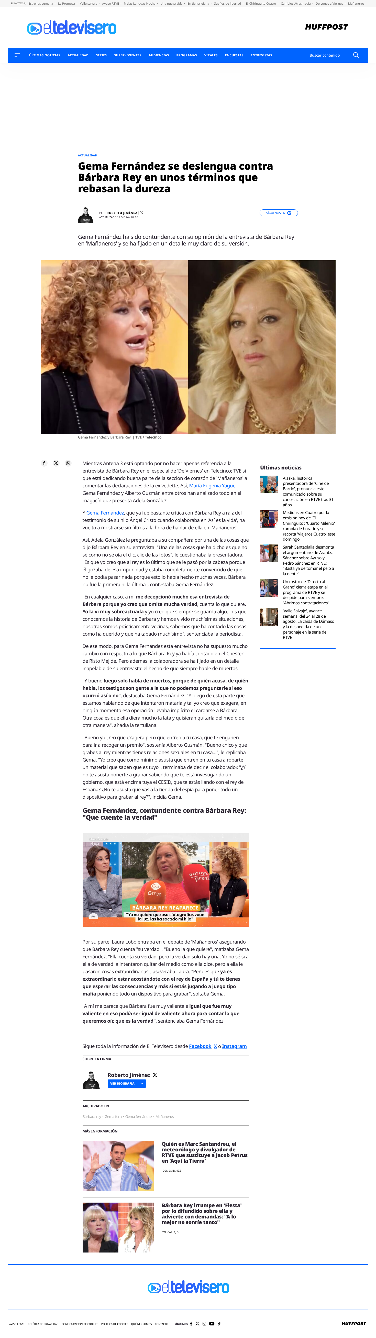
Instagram (234, 1046)
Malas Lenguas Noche (140, 3)
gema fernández (138, 1116)
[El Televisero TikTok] (219, 1324)
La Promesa (67, 3)
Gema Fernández (105, 512)
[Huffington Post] (326, 27)
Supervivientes (127, 55)
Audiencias (159, 55)
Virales (211, 55)
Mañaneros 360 (359, 3)
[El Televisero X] (197, 1324)
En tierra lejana (198, 3)
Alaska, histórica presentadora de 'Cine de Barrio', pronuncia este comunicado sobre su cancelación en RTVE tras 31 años (308, 492)
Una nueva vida (171, 3)
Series (101, 55)
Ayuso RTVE (111, 3)
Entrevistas (261, 55)
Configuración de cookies (80, 1324)
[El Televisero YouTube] (212, 1324)
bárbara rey (92, 1116)
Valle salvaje (89, 3)
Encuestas (234, 55)
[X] (141, 212)
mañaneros (165, 1116)
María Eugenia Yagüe (212, 485)
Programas (186, 55)
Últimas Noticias (44, 55)
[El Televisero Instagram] (204, 1324)
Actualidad (78, 55)
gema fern (113, 1116)
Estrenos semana (41, 3)
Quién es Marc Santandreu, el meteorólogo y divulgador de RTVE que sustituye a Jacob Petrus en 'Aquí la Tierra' (205, 1152)
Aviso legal (17, 1324)
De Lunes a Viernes (330, 3)
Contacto (161, 1324)
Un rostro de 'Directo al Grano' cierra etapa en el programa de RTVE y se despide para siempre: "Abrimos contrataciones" (306, 592)
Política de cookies (114, 1324)
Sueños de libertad (228, 3)
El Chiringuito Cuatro (261, 3)
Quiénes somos (141, 1324)
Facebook (200, 1046)
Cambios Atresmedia (296, 3)
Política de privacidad (43, 1324)
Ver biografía (122, 1083)
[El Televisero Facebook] (191, 1324)
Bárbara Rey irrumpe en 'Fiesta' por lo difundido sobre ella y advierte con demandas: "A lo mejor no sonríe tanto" (202, 1214)
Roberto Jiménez (122, 213)
